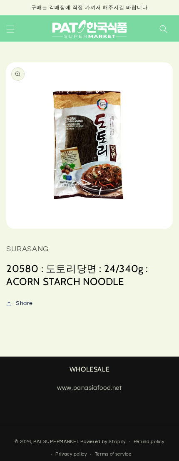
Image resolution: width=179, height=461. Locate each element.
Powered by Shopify (103, 441)
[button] (10, 29)
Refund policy (149, 441)
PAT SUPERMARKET (56, 441)
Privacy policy (71, 454)
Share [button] (24, 303)
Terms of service (113, 454)
